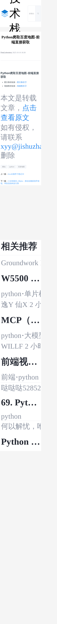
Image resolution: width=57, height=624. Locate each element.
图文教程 (20, 82)
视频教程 (20, 86)
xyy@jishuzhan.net (29, 146)
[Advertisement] (20, 212)
